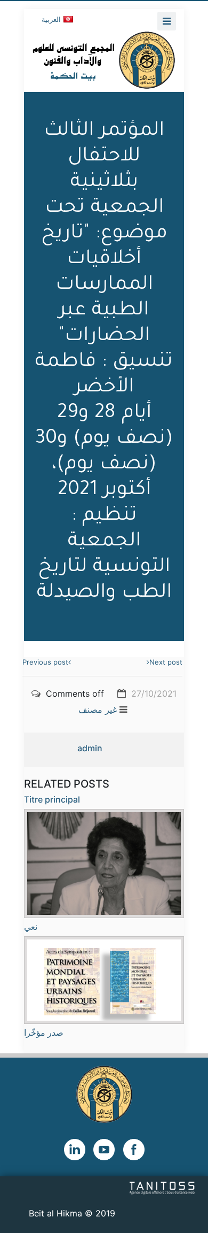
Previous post (45, 662)
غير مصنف (97, 709)
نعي (30, 926)
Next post (165, 662)
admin (89, 748)
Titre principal (52, 799)
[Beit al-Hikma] (104, 60)
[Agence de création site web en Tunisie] (162, 1187)
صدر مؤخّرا (43, 1032)
